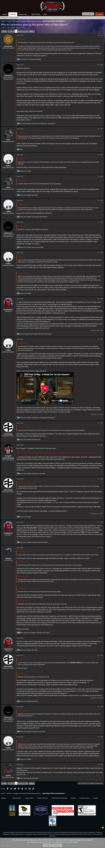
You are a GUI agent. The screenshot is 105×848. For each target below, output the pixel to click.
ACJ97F (8, 776)
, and (30, 59)
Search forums (13, 18)
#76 (102, 638)
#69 (102, 299)
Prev (4, 31)
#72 (102, 445)
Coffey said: (21, 39)
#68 (102, 252)
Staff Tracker (35, 14)
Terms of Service (42, 798)
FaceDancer (8, 309)
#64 (102, 155)
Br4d (8, 140)
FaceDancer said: (23, 343)
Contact (95, 798)
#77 (102, 655)
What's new (23, 14)
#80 (102, 764)
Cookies (73, 798)
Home (5, 14)
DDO (4, 798)
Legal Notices (16, 798)
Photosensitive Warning (59, 798)
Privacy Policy (29, 798)
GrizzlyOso (8, 46)
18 (26, 31)
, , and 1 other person (37, 123)
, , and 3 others (33, 542)
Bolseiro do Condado (8, 28)
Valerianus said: (22, 133)
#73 (102, 479)
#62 (102, 64)
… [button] (23, 31)
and (28, 195)
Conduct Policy (84, 798)
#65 (102, 176)
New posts (4, 18)
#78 (102, 706)
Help (45, 14)
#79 (102, 737)
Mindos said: (22, 659)
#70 (102, 339)
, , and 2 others (35, 334)
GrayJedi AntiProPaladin (8, 457)
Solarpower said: (23, 711)
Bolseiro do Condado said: (26, 483)
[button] (28, 14)
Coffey (8, 166)
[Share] (98, 35)
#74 (102, 522)
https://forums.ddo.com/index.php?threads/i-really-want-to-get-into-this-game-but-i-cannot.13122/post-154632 (56, 453)
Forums (13, 14)
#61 (102, 35)
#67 (102, 222)
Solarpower (8, 434)
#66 (102, 200)
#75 (102, 547)
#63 (102, 129)
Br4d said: (21, 159)
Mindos (8, 558)
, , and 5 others (35, 633)
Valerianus (8, 75)
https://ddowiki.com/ (24, 538)
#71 (102, 423)
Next (31, 31)
